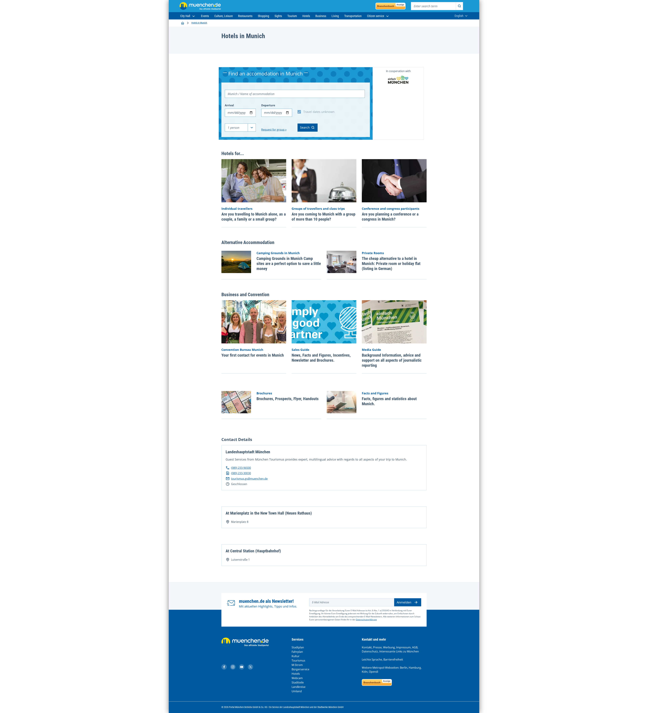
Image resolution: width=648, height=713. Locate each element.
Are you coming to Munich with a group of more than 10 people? (323, 217)
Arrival (229, 105)
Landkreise (298, 687)
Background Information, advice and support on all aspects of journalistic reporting (392, 360)
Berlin (403, 667)
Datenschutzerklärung (366, 619)
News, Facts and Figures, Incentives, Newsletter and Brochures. (321, 358)
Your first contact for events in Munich (252, 355)
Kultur (296, 656)
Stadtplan (298, 647)
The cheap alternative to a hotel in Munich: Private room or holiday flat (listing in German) (391, 263)
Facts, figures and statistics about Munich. (389, 401)
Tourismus (298, 660)
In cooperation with (398, 71)
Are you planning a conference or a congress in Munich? (390, 217)
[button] (188, 16)
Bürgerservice (300, 669)
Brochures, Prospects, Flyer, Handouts (287, 398)
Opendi (373, 672)
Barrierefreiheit (393, 659)
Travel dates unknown (318, 112)
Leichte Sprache (372, 659)
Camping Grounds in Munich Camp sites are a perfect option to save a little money (288, 263)
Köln (365, 672)
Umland (297, 691)
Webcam (297, 678)
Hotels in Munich (199, 22)
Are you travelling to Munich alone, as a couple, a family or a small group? (253, 217)
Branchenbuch (390, 5)
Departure (268, 105)
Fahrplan (297, 652)
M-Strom (297, 665)
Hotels (296, 674)
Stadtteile (298, 682)
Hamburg (415, 667)
